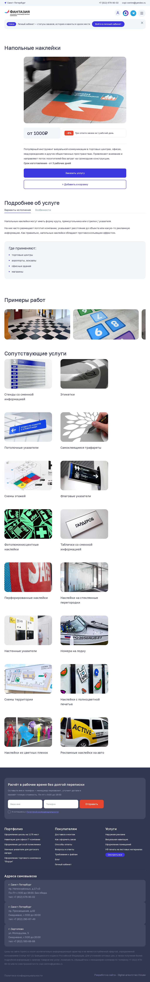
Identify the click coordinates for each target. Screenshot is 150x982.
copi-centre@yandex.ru (134, 2)
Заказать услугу (75, 173)
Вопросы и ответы (64, 849)
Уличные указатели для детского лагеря (21, 851)
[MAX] (125, 13)
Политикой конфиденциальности (43, 812)
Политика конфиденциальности (23, 975)
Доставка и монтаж (65, 834)
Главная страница (13, 35)
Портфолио (13, 829)
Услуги (111, 829)
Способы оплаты (63, 844)
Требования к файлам (66, 854)
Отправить (91, 804)
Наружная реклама (115, 834)
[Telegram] (133, 13)
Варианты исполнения (17, 209)
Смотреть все (115, 854)
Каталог (30, 35)
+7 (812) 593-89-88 (24, 941)
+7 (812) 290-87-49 (24, 919)
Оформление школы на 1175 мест (21, 834)
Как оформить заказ (65, 839)
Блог (57, 859)
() (109, 2)
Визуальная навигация (116, 839)
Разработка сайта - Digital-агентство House (120, 974)
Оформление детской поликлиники (22, 844)
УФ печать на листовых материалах (123, 849)
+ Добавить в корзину (75, 184)
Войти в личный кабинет (108, 24)
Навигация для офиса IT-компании (22, 839)
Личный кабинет (63, 864)
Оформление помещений (118, 844)
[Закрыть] (142, 23)
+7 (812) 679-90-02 (24, 896)
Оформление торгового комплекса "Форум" (22, 860)
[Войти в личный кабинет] (118, 13)
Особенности (43, 209)
